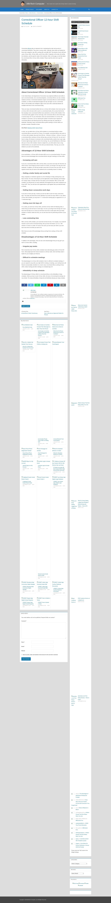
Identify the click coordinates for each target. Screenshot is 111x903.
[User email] (22, 301)
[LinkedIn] (80, 885)
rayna (77, 838)
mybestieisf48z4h (80, 823)
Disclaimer (39, 9)
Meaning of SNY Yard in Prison (34, 127)
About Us (46, 9)
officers (29, 48)
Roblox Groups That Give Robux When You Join (82, 814)
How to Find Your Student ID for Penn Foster (82, 56)
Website (23, 650)
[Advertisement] (44, 37)
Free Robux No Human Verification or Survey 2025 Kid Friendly (83, 92)
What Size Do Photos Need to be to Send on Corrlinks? (58, 333)
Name (23, 642)
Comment (23, 621)
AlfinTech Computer (35, 4)
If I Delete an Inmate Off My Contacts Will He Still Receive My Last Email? (59, 469)
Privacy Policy (30, 9)
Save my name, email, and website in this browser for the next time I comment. (40, 654)
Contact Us (55, 9)
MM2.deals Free (81, 98)
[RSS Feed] (75, 883)
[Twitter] (86, 883)
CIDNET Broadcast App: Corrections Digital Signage (28, 588)
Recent (74, 21)
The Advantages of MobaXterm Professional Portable (82, 795)
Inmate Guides (25, 306)
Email (23, 646)
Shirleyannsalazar (80, 832)
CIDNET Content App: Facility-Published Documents (58, 590)
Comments (86, 21)
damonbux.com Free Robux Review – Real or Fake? (83, 697)
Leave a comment (37, 26)
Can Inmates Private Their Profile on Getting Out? (43, 440)
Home (21, 9)
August (77, 843)
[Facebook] (81, 883)
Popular (79, 21)
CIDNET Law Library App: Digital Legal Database (58, 483)
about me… (32, 298)
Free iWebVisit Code (27, 327)
